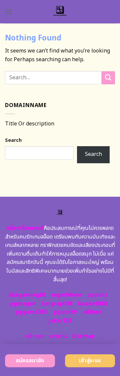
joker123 (60, 321)
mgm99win (66, 295)
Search (13, 140)
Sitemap (83, 336)
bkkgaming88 (27, 295)
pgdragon (23, 304)
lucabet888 (92, 304)
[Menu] (9, 11)
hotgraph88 (56, 304)
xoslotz (98, 295)
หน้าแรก (34, 336)
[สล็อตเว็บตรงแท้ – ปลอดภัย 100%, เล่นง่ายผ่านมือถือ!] (60, 11)
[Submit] (108, 77)
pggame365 (31, 312)
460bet (92, 312)
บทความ (58, 336)
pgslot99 (65, 312)
